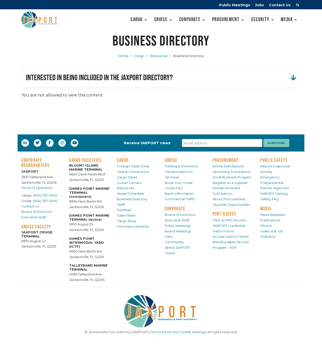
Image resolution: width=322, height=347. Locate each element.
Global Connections (133, 172)
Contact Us (280, 5)
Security (260, 19)
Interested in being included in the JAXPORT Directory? (99, 77)
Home (123, 56)
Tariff (121, 205)
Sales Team (126, 215)
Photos (266, 226)
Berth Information (179, 193)
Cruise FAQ (174, 188)
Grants (170, 253)
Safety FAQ (269, 199)
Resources (159, 56)
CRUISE (171, 160)
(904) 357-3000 (45, 195)
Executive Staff (33, 217)
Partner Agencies (274, 188)
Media (287, 19)
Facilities (124, 210)
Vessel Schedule (130, 193)
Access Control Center (231, 236)
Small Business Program (232, 177)
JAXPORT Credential (229, 226)
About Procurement (229, 199)
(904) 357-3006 (45, 201)
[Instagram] (63, 143)
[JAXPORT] (161, 311)
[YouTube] (75, 143)
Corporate (189, 19)
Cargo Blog (126, 221)
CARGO (123, 160)
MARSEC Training (274, 193)
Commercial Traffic (180, 199)
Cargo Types (127, 177)
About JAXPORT (177, 248)
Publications (270, 220)
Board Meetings (178, 231)
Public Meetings (234, 5)
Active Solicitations (228, 166)
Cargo (137, 19)
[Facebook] (49, 143)
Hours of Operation (36, 188)
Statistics (267, 236)
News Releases (272, 215)
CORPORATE (175, 208)
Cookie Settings (192, 332)
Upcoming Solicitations (231, 172)
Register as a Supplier (230, 183)
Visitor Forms (223, 231)
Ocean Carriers (129, 183)
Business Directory (132, 199)
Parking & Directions (181, 166)
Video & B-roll (271, 231)
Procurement (226, 19)
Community (174, 242)
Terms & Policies (164, 332)
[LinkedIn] (25, 143)
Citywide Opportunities (231, 205)
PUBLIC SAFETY (274, 160)
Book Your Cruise (179, 183)
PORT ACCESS (224, 214)
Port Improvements (133, 226)
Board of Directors (36, 212)
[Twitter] (38, 143)
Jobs (259, 5)
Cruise (161, 19)
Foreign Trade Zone (133, 166)
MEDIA (266, 208)
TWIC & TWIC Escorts (229, 220)
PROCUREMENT (225, 160)
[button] (298, 6)
